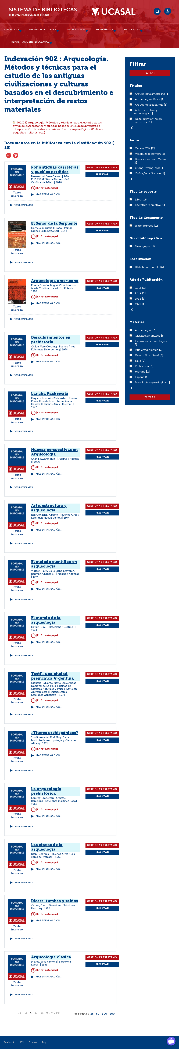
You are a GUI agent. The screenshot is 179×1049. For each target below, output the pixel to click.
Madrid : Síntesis (62, 288)
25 (92, 1014)
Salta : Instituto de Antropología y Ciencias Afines (53, 740)
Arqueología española (149, 104)
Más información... (49, 194)
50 (97, 1014)
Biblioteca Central (147, 267)
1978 (138, 304)
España (140, 377)
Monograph (142, 246)
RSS (22, 1042)
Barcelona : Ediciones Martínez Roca (53, 801)
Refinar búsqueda (15, 155)
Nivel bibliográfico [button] (146, 238)
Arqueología (143, 330)
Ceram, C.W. (143, 148)
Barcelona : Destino (61, 627)
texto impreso (144, 225)
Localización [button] (140, 259)
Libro (138, 199)
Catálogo (11, 29)
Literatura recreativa (148, 205)
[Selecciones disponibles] (8, 155)
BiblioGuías (131, 29)
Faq (44, 1042)
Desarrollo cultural (147, 355)
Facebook (8, 1042)
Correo (33, 1042)
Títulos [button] (136, 86)
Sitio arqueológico (147, 350)
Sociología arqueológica (150, 382)
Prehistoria (142, 366)
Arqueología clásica (148, 99)
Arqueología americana (150, 94)
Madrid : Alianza (68, 459)
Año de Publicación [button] (146, 279)
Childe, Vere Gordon (148, 173)
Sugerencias (104, 29)
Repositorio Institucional (30, 42)
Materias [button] (137, 322)
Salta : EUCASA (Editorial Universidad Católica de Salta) (51, 179)
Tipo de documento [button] (146, 217)
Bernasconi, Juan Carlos (150, 159)
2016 (138, 288)
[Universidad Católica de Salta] (115, 11)
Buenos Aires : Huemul (57, 404)
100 (104, 1014)
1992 (138, 298)
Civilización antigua (148, 335)
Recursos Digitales (42, 29)
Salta (138, 361)
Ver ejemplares (23, 205)
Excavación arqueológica (151, 341)
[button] (131, 127)
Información (75, 29)
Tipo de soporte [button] (143, 191)
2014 (138, 293)
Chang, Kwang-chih (148, 168)
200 (112, 1014)
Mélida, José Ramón (148, 154)
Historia (140, 371)
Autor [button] (134, 140)
